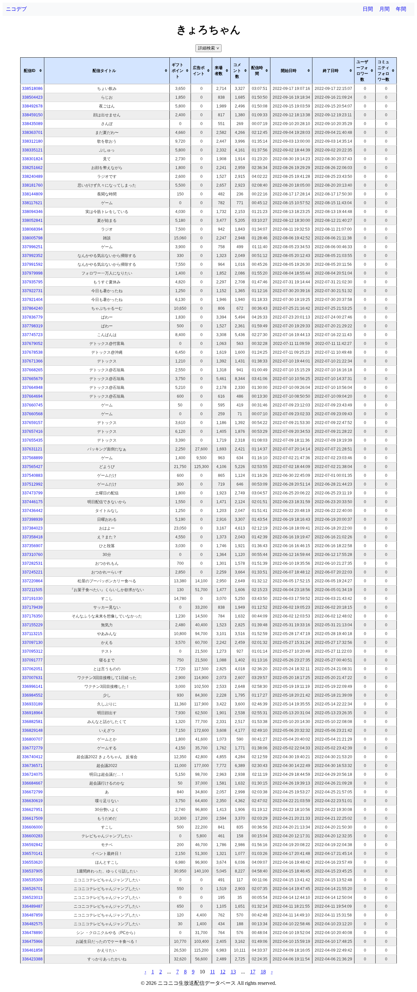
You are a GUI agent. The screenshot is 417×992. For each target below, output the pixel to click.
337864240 (32, 308)
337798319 (32, 326)
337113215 (32, 633)
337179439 (32, 607)
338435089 (32, 123)
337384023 (32, 528)
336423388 (32, 959)
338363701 (32, 132)
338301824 (32, 159)
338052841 (32, 220)
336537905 (32, 871)
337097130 (32, 642)
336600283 (32, 836)
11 (212, 971)
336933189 (32, 704)
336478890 (32, 932)
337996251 (32, 247)
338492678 (32, 106)
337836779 (32, 317)
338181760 (32, 185)
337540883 (32, 475)
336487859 (32, 915)
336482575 (32, 924)
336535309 (32, 880)
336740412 (32, 757)
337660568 (32, 414)
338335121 (32, 150)
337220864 (32, 581)
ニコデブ (16, 9)
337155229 (32, 625)
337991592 (32, 264)
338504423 (32, 97)
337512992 (32, 484)
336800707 (32, 739)
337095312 (32, 651)
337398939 (32, 519)
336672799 (32, 792)
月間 (384, 9)
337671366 (32, 361)
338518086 (32, 88)
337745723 (32, 335)
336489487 (32, 906)
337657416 (32, 431)
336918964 (32, 713)
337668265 (32, 370)
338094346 (32, 211)
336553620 (32, 862)
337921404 (32, 299)
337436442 (32, 510)
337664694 (32, 396)
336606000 (32, 827)
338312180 (32, 141)
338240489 (32, 176)
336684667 (32, 783)
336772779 (32, 748)
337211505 (32, 590)
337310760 (32, 554)
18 (263, 971)
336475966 (32, 941)
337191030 (32, 598)
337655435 (32, 440)
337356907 (32, 546)
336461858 (32, 950)
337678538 (32, 352)
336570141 (32, 853)
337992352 (32, 255)
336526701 (32, 888)
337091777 (32, 660)
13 (233, 971)
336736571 (32, 765)
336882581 (32, 721)
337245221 (32, 572)
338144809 (32, 194)
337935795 (32, 282)
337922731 (32, 291)
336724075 (32, 774)
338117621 (32, 203)
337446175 (32, 502)
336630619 (32, 801)
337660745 (32, 405)
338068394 (32, 229)
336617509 (32, 818)
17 (252, 971)
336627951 (32, 809)
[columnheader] (32, 70)
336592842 (32, 845)
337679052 (32, 343)
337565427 (32, 466)
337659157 (32, 422)
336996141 (32, 686)
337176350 (32, 616)
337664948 (32, 387)
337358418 (32, 537)
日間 (368, 9)
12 (222, 971)
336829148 (32, 730)
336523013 (32, 897)
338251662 (32, 167)
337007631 (32, 677)
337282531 (32, 563)
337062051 (32, 669)
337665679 (32, 378)
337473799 (32, 493)
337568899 (32, 458)
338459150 (32, 115)
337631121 (32, 449)
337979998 (32, 273)
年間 (401, 9)
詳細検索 (209, 48)
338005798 (32, 238)
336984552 (32, 695)
